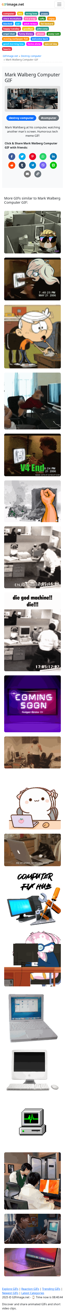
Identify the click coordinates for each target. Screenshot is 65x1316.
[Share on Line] (53, 165)
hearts (7, 49)
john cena (42, 28)
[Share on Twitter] (22, 156)
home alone (34, 43)
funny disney (26, 33)
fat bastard (47, 23)
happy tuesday (11, 28)
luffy (42, 18)
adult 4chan (30, 23)
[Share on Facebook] (11, 156)
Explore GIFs (10, 1289)
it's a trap (30, 18)
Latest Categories (32, 1293)
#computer (48, 118)
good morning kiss (13, 43)
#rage (10, 243)
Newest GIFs (10, 1293)
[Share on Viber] (43, 165)
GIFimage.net (10, 56)
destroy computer (21, 118)
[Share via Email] (27, 173)
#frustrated (13, 970)
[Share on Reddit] (11, 165)
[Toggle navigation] (59, 4)
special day (51, 43)
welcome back (40, 38)
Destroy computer (31, 56)
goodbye (28, 28)
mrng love (31, 13)
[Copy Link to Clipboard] (37, 173)
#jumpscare (14, 290)
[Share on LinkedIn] (53, 156)
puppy (44, 13)
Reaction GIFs (30, 1289)
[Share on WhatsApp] (43, 156)
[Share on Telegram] (32, 165)
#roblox (11, 661)
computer (8, 13)
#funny (11, 425)
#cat (9, 862)
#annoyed (12, 976)
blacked (7, 23)
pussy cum (53, 33)
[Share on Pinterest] (32, 156)
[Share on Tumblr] (22, 165)
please (40, 33)
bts (20, 13)
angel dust (9, 33)
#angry (11, 249)
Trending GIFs (51, 1289)
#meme (11, 284)
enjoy (52, 18)
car (18, 23)
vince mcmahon (12, 18)
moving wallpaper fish (15, 38)
